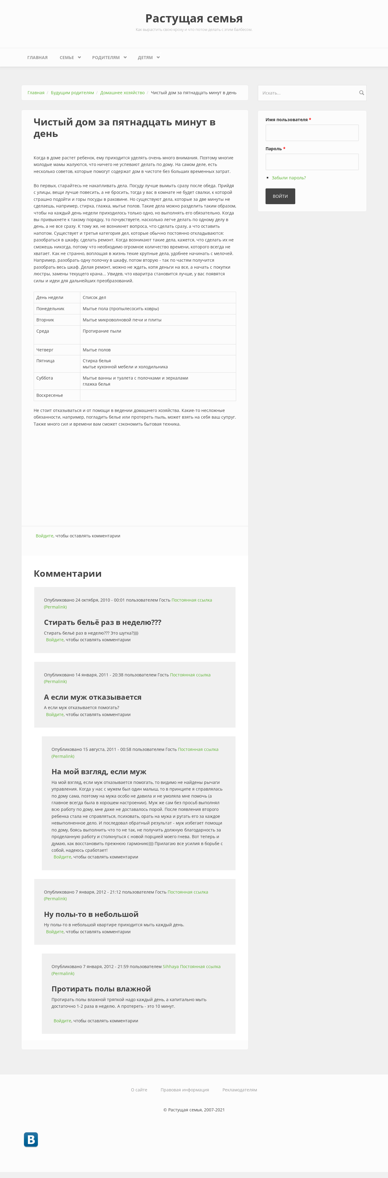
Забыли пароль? (289, 178)
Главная (37, 57)
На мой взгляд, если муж (99, 771)
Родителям (103, 56)
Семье (64, 56)
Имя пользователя (288, 119)
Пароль (276, 148)
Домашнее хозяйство (122, 92)
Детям (142, 56)
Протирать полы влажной (101, 989)
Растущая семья (194, 18)
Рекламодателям (239, 1090)
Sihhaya (171, 966)
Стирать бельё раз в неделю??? (102, 622)
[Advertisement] (135, 477)
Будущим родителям (72, 92)
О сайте (139, 1090)
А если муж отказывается (93, 697)
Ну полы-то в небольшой (91, 914)
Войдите (44, 536)
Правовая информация (185, 1090)
